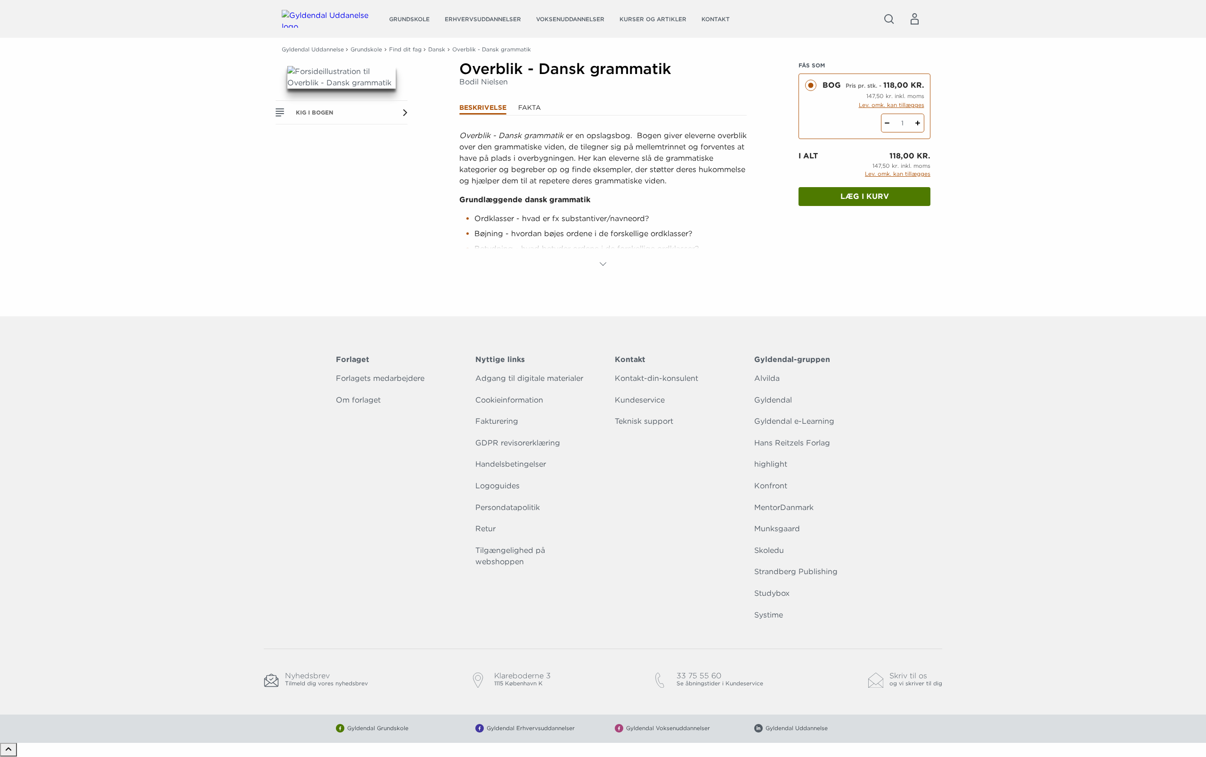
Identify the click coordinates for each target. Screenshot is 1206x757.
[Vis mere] (603, 264)
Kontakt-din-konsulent (656, 378)
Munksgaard (777, 528)
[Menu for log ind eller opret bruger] (914, 18)
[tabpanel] (603, 200)
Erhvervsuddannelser (483, 19)
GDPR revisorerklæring (517, 442)
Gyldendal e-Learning (794, 421)
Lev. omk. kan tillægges (891, 104)
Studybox (772, 593)
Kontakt (715, 19)
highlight (770, 464)
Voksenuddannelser (570, 19)
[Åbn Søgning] (889, 18)
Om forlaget (358, 399)
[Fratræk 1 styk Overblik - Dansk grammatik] (887, 123)
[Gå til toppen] (8, 750)
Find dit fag (405, 49)
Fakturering (496, 421)
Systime (768, 614)
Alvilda (767, 378)
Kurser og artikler (652, 19)
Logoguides (497, 485)
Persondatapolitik (507, 507)
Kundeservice (640, 399)
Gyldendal (773, 399)
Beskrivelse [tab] (482, 107)
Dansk (436, 49)
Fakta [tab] (529, 107)
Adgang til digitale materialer (529, 378)
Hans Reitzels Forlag (792, 442)
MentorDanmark (784, 507)
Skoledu (769, 550)
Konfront (770, 485)
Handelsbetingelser (510, 464)
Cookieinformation (509, 399)
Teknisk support (644, 421)
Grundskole (409, 19)
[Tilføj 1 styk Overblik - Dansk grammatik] (918, 123)
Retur (485, 528)
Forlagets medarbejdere (380, 378)
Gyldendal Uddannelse (313, 49)
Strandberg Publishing (796, 571)
